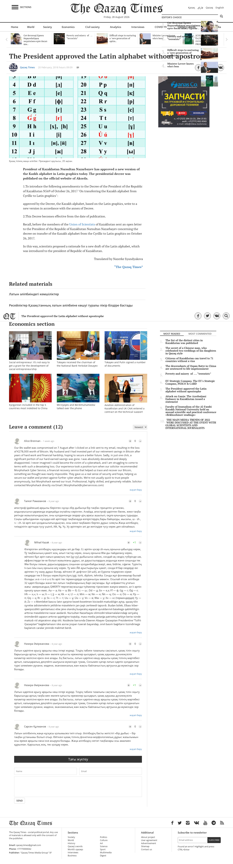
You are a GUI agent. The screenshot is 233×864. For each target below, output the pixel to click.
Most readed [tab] (171, 333)
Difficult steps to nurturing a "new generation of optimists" (183, 53)
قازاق (200, 7)
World (30, 27)
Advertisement (148, 843)
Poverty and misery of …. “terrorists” (182, 38)
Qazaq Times (27, 67)
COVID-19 (161, 27)
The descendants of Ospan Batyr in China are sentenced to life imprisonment (190, 367)
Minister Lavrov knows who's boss (180, 65)
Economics (68, 27)
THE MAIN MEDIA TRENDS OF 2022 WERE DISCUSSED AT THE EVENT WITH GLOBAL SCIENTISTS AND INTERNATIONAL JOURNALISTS (190, 424)
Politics (103, 837)
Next (226, 39)
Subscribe (214, 840)
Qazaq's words (75, 846)
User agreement (149, 840)
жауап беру (136, 489)
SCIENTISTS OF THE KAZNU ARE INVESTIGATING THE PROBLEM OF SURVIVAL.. (183, 80)
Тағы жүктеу (78, 759)
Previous (6, 39)
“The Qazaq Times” (128, 267)
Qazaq (209, 7)
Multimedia (106, 852)
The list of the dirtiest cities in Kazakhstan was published (184, 341)
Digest (103, 855)
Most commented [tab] (200, 333)
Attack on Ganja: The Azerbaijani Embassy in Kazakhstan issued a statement (185, 399)
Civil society (92, 27)
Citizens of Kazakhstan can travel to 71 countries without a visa (189, 360)
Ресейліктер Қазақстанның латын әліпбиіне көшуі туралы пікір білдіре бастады (71, 305)
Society (47, 27)
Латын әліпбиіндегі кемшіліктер (34, 294)
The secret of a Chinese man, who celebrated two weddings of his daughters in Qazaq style (190, 351)
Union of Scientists (82, 224)
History (71, 843)
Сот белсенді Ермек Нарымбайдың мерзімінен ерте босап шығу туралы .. (183, 25)
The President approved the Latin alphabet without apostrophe (62, 316)
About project (148, 837)
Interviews (137, 27)
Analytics (115, 27)
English (220, 7)
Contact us (146, 849)
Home (14, 27)
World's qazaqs (75, 849)
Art (101, 843)
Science (103, 846)
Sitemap (145, 846)
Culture (103, 840)
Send (19, 800)
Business (72, 855)
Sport (103, 849)
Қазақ (191, 7)
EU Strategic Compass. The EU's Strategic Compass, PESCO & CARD (190, 382)
